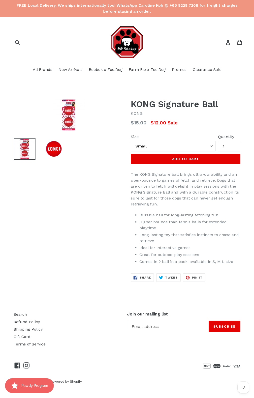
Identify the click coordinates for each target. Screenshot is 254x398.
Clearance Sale (207, 69)
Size (135, 136)
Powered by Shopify (66, 381)
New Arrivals (71, 69)
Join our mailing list (147, 314)
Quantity (226, 136)
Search (20, 314)
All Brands (42, 69)
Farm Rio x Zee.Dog (147, 69)
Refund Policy (27, 321)
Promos (179, 69)
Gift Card (22, 336)
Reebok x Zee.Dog (106, 69)
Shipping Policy (28, 329)
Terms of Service (30, 344)
